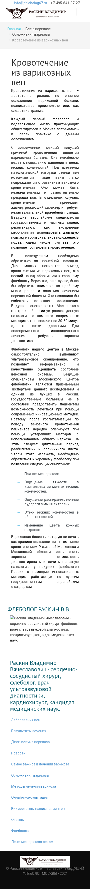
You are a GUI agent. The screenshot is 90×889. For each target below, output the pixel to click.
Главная (14, 29)
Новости (18, 753)
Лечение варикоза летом (32, 842)
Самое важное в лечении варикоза (40, 764)
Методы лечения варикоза (33, 786)
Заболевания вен (25, 720)
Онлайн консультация (29, 797)
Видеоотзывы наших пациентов (38, 809)
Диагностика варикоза (30, 742)
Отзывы (17, 820)
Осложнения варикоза (30, 775)
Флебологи (20, 831)
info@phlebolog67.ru (30, 3)
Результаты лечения (28, 731)
